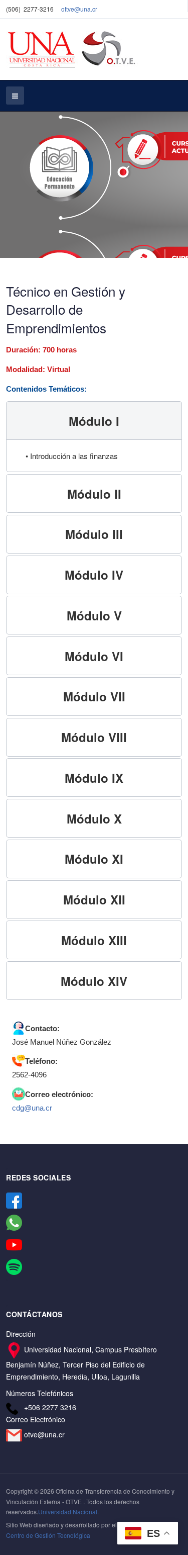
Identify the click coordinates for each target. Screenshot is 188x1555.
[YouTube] (14, 1244)
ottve (67, 9)
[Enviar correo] (15, 1434)
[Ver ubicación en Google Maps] (15, 1349)
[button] (94, 420)
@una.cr (85, 9)
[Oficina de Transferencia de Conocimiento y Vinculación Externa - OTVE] (72, 49)
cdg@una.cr (32, 1108)
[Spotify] (14, 1266)
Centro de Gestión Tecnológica (48, 1535)
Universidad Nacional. (68, 1511)
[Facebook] (14, 1200)
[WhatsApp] (14, 1222)
